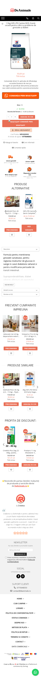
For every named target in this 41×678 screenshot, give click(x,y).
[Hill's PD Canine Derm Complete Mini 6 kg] (29, 201)
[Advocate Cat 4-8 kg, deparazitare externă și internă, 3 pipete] (11, 323)
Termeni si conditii (20, 637)
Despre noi (19, 622)
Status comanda (20, 618)
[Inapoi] (1, 23)
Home (19, 598)
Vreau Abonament (22, 130)
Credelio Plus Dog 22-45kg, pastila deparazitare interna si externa (11, 451)
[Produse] (3, 19)
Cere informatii (28, 142)
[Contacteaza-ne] (27, 18)
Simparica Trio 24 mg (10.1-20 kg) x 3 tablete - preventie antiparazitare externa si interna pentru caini (30, 335)
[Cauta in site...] (38, 18)
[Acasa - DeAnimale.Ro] (20, 10)
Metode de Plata (19, 627)
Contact (19, 641)
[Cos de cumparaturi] (33, 18)
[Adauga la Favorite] (12, 235)
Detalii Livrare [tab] (8, 290)
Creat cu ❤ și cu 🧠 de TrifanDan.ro (16, 664)
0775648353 (21, 587)
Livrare (19, 608)
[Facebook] (18, 576)
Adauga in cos (26, 117)
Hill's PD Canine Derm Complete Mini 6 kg (29, 212)
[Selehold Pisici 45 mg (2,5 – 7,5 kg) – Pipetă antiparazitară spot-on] (12, 201)
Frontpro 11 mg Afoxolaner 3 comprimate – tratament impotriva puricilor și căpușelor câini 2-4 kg (30, 451)
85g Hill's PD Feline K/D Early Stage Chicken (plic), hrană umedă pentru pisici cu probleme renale (30, 391)
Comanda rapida (20, 148)
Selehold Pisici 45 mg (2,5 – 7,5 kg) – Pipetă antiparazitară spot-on (12, 212)
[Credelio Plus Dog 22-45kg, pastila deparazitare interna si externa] (11, 437)
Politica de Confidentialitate (20, 613)
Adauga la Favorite (11, 142)
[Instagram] (23, 576)
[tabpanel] (20, 51)
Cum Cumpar (20, 603)
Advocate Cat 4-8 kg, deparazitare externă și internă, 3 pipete (11, 335)
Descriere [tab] (7, 249)
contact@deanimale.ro (22, 591)
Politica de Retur (19, 632)
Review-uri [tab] (8, 294)
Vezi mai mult (9, 285)
